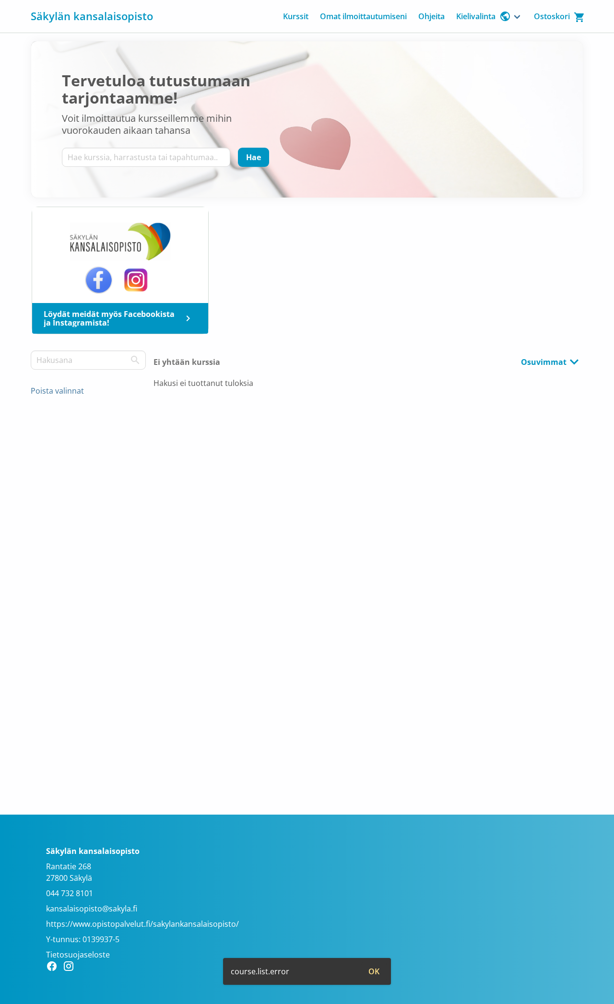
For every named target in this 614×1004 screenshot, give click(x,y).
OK (373, 971)
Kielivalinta (476, 16)
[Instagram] (71, 967)
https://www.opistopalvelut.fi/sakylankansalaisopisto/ (142, 924)
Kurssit (295, 16)
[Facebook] (54, 967)
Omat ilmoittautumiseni (363, 16)
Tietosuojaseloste (78, 954)
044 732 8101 (69, 893)
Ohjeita (431, 16)
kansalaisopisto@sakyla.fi (91, 908)
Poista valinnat (57, 390)
